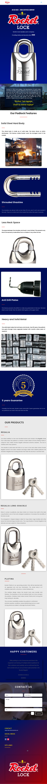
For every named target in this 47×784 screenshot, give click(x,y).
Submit (39, 713)
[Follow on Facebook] (6, 739)
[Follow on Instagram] (8, 739)
